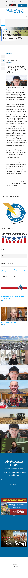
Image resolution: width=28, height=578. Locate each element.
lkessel (4, 274)
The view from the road (8, 322)
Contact (21, 1)
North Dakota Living (14, 463)
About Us (7, 1)
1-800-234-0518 (15, 476)
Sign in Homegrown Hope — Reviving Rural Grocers (13, 271)
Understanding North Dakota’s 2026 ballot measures (12, 297)
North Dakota (4, 302)
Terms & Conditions (14, 566)
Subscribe (22, 5)
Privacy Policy (14, 564)
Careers (14, 562)
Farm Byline (9, 53)
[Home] (14, 11)
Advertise (14, 1)
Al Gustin (10, 62)
